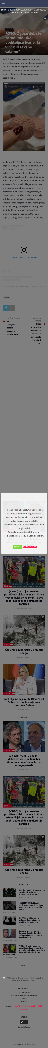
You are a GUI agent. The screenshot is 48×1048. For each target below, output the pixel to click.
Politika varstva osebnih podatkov (24, 995)
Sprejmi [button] (17, 546)
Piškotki (24, 1001)
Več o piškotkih (30, 546)
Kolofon (24, 998)
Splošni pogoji (24, 992)
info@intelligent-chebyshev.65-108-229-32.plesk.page (27, 1007)
